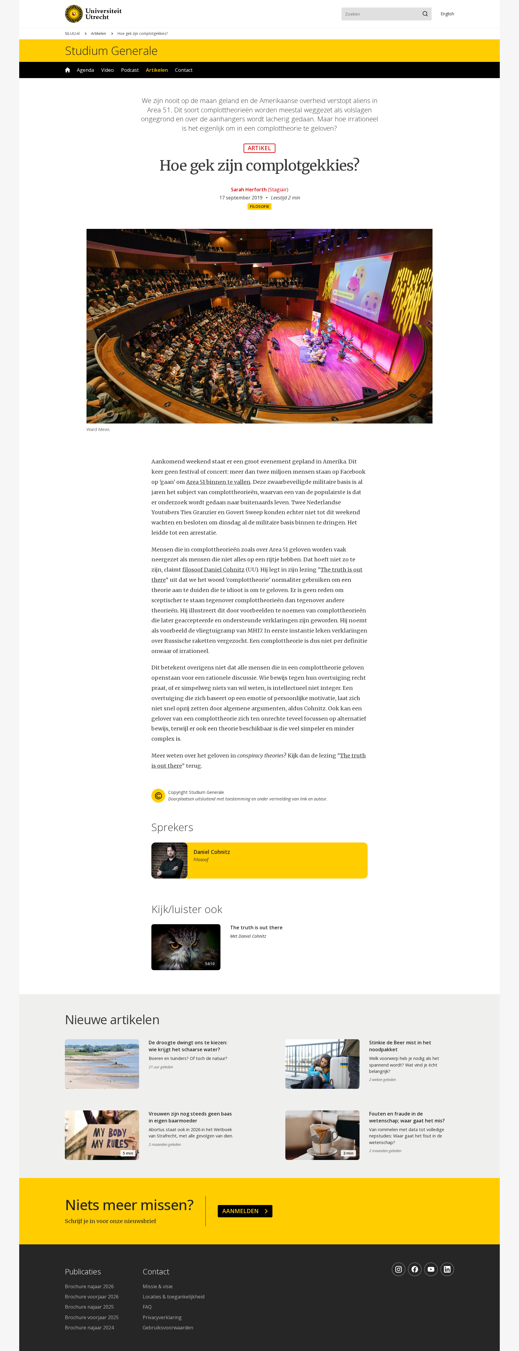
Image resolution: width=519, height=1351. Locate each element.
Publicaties (83, 1272)
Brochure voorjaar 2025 (92, 1317)
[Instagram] (398, 1269)
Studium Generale (111, 50)
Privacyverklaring (162, 1317)
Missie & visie (158, 1286)
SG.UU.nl (72, 33)
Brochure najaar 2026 (89, 1286)
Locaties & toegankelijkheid (174, 1296)
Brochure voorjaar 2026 (92, 1296)
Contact (184, 70)
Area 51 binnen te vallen (218, 481)
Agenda (85, 70)
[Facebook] (415, 1269)
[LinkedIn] (447, 1269)
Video (107, 70)
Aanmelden (240, 1211)
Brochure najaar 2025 (89, 1307)
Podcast (130, 70)
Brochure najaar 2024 (89, 1327)
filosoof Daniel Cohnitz (213, 569)
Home (67, 70)
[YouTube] (431, 1269)
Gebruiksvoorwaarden (168, 1327)
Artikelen (98, 33)
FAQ (147, 1307)
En (447, 14)
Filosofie (259, 206)
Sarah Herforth (249, 189)
